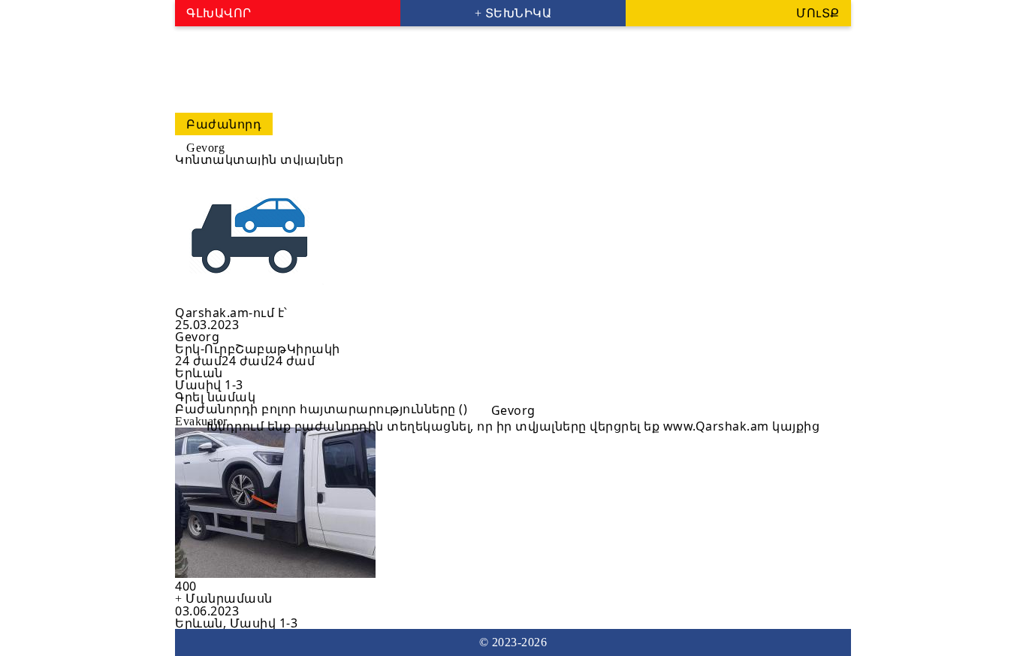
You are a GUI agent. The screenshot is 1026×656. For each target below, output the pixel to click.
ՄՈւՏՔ (818, 13)
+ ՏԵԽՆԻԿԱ (513, 13)
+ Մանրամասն (224, 598)
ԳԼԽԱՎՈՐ (219, 13)
